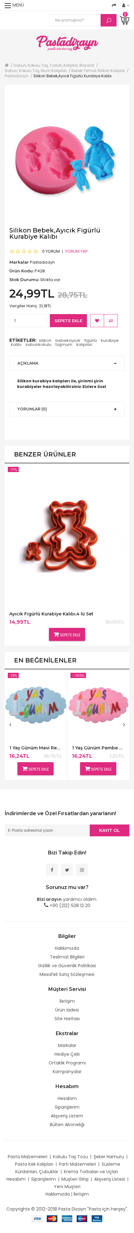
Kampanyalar (67, 1071)
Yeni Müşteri (67, 1186)
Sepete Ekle (68, 320)
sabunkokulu (38, 344)
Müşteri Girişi (75, 1179)
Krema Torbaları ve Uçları (91, 1171)
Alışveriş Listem (67, 1116)
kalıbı (16, 344)
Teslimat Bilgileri (67, 957)
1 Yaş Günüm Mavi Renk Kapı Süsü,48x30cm (35, 748)
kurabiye (110, 340)
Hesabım (67, 1098)
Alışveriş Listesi (109, 1179)
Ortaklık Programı (67, 1063)
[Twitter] (67, 870)
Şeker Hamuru (108, 1157)
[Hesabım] (125, 5)
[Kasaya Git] (114, 5)
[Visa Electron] (97, 1218)
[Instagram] (82, 870)
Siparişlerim (67, 1107)
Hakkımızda (67, 948)
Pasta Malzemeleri (27, 1157)
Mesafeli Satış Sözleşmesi (67, 974)
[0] (124, 20)
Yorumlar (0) (32, 409)
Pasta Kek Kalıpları (34, 1164)
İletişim (67, 1001)
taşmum (63, 344)
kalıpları (84, 344)
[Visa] (37, 1218)
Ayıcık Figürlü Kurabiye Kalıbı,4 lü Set (51, 614)
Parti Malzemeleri (77, 1164)
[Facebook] (52, 870)
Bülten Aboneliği (67, 1124)
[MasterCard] (52, 1218)
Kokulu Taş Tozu (70, 1157)
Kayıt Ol (109, 830)
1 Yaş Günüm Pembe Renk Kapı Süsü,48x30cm (98, 748)
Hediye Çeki (67, 1054)
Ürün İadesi (67, 1010)
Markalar (67, 1045)
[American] (67, 1218)
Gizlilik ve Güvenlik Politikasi (67, 966)
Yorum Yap (76, 251)
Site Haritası (67, 1019)
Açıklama (27, 363)
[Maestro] (82, 1218)
